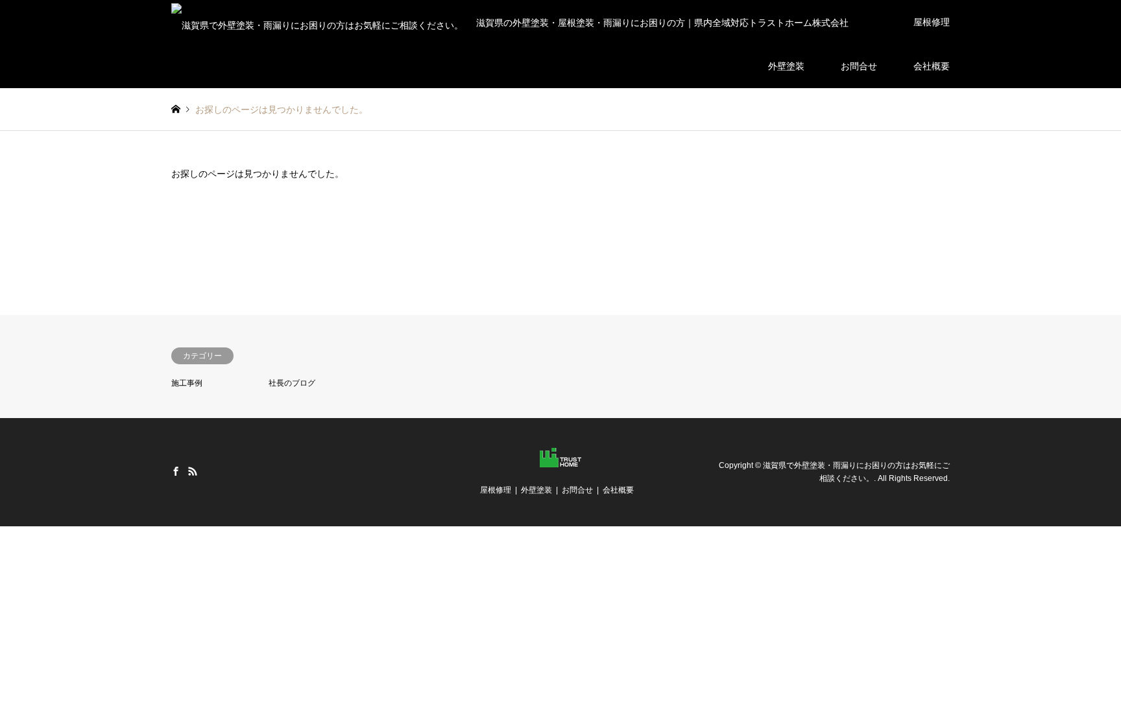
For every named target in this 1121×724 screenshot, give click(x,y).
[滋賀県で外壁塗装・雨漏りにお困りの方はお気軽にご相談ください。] (560, 460)
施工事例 (186, 383)
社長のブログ (292, 383)
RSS (192, 471)
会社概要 (931, 66)
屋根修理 (931, 22)
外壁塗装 (786, 66)
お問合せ (859, 66)
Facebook (175, 471)
